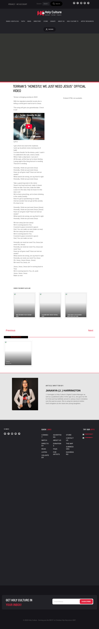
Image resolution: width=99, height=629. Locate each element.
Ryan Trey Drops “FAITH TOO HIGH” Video (24, 315)
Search (39, 4)
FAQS (55, 449)
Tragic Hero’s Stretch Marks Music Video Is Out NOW (74, 315)
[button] (56, 3)
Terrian (8, 361)
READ (43, 449)
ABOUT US (57, 440)
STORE (68, 435)
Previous (10, 330)
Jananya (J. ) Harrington (63, 390)
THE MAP (69, 443)
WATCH (44, 440)
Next (90, 330)
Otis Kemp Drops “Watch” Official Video (50, 315)
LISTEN (44, 452)
